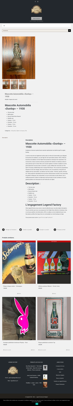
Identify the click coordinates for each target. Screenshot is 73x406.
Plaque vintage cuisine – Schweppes (12, 286)
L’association (60, 369)
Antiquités (13, 130)
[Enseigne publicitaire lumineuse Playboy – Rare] (19, 318)
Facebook (49, 217)
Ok (36, 403)
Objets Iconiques (20, 130)
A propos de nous (60, 366)
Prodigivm (46, 396)
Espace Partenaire (60, 384)
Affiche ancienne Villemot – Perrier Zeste (49, 286)
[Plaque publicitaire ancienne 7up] (54, 318)
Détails (19, 293)
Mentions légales (60, 375)
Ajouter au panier (7, 349)
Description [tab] (5, 137)
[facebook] (35, 1)
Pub (26, 130)
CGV (60, 372)
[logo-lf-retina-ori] (36, 4)
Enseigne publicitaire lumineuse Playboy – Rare (15, 342)
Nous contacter (60, 378)
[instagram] (37, 1)
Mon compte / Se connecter (36, 21)
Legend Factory (41, 217)
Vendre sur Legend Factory (60, 381)
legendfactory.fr (14, 380)
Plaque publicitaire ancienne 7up (46, 342)
